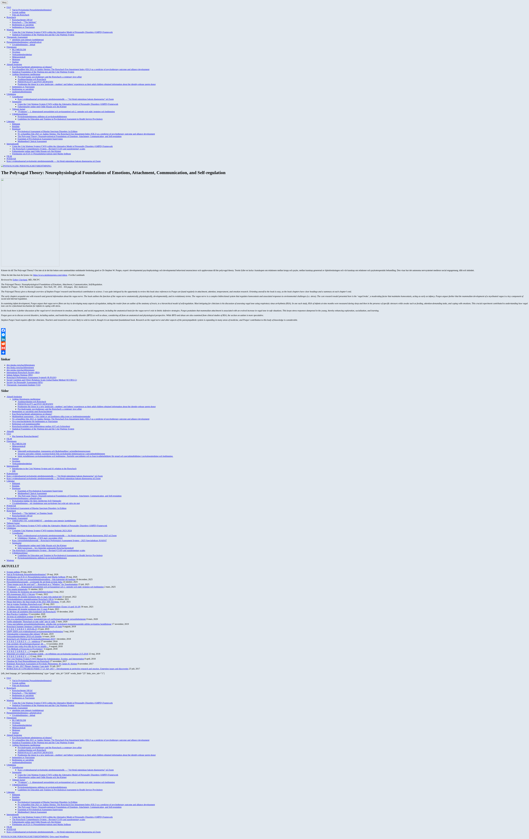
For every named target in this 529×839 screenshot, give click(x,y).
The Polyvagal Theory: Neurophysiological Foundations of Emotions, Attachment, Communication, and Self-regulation (70, 136)
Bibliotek (16, 124)
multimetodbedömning (22, 92)
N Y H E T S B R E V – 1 (18, 656)
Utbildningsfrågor (20, 114)
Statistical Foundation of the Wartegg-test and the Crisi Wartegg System (43, 34)
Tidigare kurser (18, 109)
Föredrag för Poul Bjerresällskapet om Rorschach (28, 661)
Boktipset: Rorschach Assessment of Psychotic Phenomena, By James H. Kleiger (42, 664)
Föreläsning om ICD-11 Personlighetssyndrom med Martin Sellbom (41, 154)
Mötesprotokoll (18, 57)
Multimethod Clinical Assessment (32, 141)
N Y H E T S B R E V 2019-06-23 (22, 629)
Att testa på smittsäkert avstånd (20, 616)
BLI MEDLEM (19, 49)
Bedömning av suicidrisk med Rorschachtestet (32, 411)
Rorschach (11, 17)
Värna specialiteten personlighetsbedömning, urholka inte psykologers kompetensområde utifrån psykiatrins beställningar (59, 624)
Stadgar (15, 62)
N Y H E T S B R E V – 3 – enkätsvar (23, 641)
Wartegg (10, 30)
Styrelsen (16, 52)
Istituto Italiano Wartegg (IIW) (20, 375)
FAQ (9, 7)
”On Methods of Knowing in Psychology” (25, 649)
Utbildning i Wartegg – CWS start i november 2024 (40, 538)
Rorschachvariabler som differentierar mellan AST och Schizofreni (41, 426)
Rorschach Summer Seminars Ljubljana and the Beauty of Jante (34, 626)
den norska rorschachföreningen (20, 370)
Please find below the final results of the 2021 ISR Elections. (33, 602)
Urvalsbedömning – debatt (23, 44)
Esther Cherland (20, 280)
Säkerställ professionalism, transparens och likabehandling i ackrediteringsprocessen (54, 451)
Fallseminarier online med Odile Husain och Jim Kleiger (42, 106)
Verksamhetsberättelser (22, 54)
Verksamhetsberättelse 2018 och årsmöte (24, 636)
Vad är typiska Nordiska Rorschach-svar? (25, 604)
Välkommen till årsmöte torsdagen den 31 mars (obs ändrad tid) (34, 597)
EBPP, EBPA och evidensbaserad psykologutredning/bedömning (35, 631)
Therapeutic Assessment (17, 37)
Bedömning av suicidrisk (23, 25)
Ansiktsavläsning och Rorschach (32, 79)
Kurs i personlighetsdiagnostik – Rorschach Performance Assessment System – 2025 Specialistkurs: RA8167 (59, 540)
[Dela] (264, 352)
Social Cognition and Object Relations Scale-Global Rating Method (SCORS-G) (42, 380)
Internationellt (13, 144)
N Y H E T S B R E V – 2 (18, 651)
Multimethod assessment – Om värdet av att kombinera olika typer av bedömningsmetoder (51, 416)
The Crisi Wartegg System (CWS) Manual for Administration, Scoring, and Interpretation (45, 659)
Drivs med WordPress (59, 836)
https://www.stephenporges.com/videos (50, 275)
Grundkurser (17, 97)
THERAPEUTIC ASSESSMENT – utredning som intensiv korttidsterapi (44, 520)
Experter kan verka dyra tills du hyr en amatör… (28, 646)
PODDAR (11, 159)
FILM (9, 156)
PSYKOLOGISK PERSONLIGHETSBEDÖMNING (25, 836)
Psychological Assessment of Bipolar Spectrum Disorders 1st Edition (47, 131)
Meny (4, 3)
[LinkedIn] (264, 339)
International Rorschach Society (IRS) (23, 372)
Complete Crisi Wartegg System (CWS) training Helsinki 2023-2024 (42, 530)
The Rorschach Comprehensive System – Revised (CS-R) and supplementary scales (48, 149)
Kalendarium (12, 473)
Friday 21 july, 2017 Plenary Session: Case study (28, 666)
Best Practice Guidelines (17, 614)
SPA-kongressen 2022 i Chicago (21, 594)
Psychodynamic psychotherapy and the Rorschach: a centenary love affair (50, 77)
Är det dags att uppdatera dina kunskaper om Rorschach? (31, 611)
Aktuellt (10, 431)
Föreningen (12, 47)
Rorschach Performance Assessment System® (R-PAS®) (31, 377)
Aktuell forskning (14, 64)
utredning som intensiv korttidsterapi (28, 39)
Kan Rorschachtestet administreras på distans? (32, 67)
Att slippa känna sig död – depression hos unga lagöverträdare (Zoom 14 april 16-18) (43, 607)
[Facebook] (264, 330)
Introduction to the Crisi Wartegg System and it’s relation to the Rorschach (44, 468)
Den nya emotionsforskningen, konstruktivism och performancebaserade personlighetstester (46, 619)
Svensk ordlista (18, 12)
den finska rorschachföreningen (20, 367)
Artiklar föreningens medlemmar (26, 74)
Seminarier (16, 101)
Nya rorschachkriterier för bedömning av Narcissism (35, 421)
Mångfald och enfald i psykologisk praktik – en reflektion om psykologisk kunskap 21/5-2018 (47, 654)
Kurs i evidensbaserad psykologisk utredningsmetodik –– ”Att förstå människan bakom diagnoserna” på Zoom (66, 99)
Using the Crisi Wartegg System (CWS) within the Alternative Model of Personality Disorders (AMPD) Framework (62, 32)
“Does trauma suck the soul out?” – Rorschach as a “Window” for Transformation (42, 584)
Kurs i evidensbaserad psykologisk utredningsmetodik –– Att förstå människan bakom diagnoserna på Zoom (54, 161)
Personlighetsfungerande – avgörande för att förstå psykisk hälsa (34, 582)
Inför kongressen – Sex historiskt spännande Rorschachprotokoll (46, 548)
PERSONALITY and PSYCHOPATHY (35, 82)
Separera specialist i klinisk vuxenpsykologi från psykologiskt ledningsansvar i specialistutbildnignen (61, 454)
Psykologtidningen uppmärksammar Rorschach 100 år (30, 599)
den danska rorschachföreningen (21, 365)
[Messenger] (264, 335)
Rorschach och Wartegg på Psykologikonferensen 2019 (31, 639)
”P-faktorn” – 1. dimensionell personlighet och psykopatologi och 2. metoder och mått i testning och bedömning (66, 111)
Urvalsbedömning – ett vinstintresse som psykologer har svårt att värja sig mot (46, 503)
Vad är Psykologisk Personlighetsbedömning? (32, 10)
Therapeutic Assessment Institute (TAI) (24, 385)
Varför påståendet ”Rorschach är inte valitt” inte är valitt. (31, 621)
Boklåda (15, 126)
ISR (14, 471)
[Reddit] (264, 343)
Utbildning (11, 94)
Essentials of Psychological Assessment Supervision (40, 139)
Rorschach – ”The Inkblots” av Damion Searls (32, 513)
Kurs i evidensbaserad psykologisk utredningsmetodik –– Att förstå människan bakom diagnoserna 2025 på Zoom (67, 535)
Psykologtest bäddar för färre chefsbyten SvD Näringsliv (36, 501)
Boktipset (16, 129)
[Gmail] (264, 348)
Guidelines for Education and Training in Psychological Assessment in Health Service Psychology (60, 119)
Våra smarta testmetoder (17, 589)
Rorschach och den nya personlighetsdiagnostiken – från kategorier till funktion (41, 579)
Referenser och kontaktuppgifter (26, 424)
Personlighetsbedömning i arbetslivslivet (24, 42)
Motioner (16, 59)
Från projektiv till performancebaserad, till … (26, 644)
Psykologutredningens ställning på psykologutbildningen (42, 116)
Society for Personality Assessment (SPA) (25, 382)
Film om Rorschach (20, 15)
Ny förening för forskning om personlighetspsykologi (30, 592)
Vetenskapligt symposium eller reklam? (24, 634)
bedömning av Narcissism (23, 27)
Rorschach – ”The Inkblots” (24, 22)
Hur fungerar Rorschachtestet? (25, 436)
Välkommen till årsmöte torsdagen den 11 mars (27, 609)
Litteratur (11, 121)
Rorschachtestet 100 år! (22, 20)
